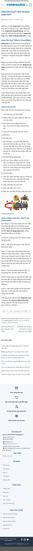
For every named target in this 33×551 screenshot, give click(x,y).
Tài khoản (6, 476)
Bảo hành (6, 492)
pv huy (21, 19)
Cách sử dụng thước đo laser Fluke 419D (15, 374)
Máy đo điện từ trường (10, 514)
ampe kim (15, 320)
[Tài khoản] (27, 5)
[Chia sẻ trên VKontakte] (22, 311)
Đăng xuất (6, 480)
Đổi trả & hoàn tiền (8, 503)
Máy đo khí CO (7, 525)
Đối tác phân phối (7, 456)
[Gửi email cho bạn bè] (14, 311)
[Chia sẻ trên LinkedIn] (25, 311)
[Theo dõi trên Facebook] (22, 540)
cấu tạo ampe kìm (12, 322)
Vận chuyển (6, 500)
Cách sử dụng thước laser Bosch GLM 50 (15, 367)
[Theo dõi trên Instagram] (25, 540)
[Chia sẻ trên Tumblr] (29, 311)
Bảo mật (5, 496)
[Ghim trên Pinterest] (18, 311)
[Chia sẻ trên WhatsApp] (3, 311)
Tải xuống (6, 469)
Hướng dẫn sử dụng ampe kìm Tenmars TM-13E (15, 347)
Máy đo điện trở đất (9, 521)
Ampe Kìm (6, 529)
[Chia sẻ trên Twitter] (11, 311)
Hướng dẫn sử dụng (23, 318)
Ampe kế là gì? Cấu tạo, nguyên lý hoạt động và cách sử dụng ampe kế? (15, 356)
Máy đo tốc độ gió (8, 517)
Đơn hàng (6, 465)
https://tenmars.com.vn (11, 443)
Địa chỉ (5, 472)
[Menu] (2, 5)
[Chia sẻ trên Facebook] (7, 311)
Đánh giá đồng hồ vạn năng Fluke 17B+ (15, 352)
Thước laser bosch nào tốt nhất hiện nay (15, 371)
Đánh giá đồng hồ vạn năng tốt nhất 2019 (7, 329)
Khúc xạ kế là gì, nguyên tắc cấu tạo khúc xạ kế (15, 362)
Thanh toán (6, 488)
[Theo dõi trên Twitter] (28, 540)
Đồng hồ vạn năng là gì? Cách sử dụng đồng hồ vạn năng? (24, 329)
